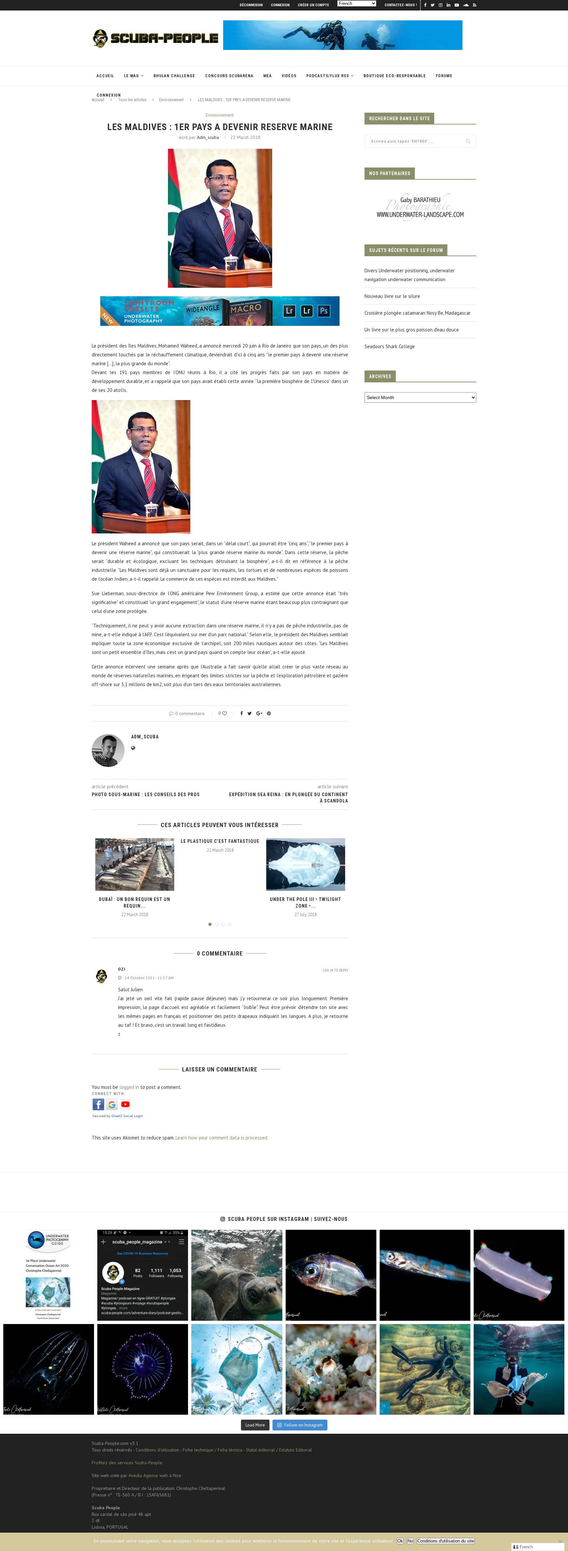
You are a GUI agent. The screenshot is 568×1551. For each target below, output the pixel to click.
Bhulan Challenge (174, 76)
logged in (129, 1087)
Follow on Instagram (303, 1425)
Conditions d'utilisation (157, 1450)
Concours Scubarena (229, 76)
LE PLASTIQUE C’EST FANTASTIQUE (220, 841)
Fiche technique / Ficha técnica (212, 1450)
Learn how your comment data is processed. (222, 1138)
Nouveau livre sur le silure (392, 296)
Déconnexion (251, 5)
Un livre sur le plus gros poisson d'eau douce (412, 329)
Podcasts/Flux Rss (327, 76)
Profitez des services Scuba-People (127, 1463)
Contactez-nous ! (401, 5)
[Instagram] (85, 1313)
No (410, 1541)
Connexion (280, 5)
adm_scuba (208, 137)
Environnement (220, 115)
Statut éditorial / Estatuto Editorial (279, 1450)
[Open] (48, 1275)
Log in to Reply (335, 970)
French (525, 1546)
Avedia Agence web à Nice (155, 1475)
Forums (444, 76)
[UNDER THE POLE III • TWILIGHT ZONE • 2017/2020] (305, 864)
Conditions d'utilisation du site (445, 1541)
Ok (400, 1541)
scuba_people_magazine (33, 1236)
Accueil (105, 76)
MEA (267, 76)
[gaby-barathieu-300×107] (420, 194)
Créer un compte (313, 5)
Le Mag (131, 76)
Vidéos (289, 76)
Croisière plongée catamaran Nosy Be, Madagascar (418, 313)
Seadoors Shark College (390, 346)
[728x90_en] (220, 301)
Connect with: (108, 1093)
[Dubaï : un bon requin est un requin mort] (134, 864)
